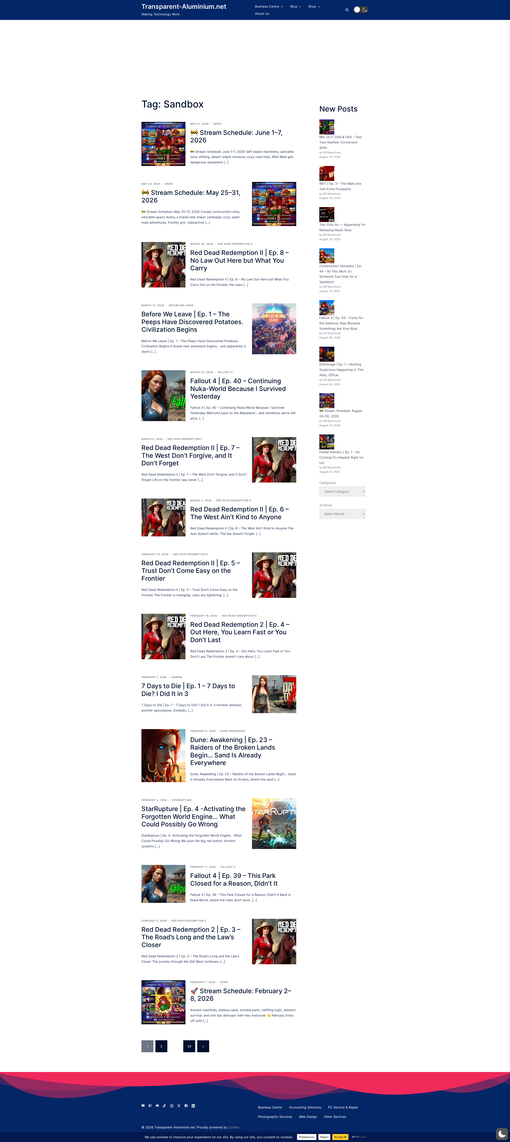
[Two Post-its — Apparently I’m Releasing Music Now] (326, 214)
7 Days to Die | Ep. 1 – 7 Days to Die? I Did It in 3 (188, 689)
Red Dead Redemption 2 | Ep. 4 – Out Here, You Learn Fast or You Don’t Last (239, 632)
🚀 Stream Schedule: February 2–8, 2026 (240, 994)
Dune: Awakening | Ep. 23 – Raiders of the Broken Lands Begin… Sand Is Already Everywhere (232, 751)
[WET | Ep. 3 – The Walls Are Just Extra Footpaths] (326, 173)
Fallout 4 (225, 372)
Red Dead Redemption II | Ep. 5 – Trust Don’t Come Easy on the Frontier (190, 570)
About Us (262, 14)
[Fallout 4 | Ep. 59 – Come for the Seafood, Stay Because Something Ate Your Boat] (326, 307)
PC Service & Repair (343, 1107)
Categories (327, 483)
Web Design (308, 1117)
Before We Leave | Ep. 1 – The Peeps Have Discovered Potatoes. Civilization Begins (192, 321)
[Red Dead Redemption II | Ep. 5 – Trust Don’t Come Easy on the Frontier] (274, 575)
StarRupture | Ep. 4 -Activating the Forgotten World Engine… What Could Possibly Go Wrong (193, 816)
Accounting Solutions (305, 1107)
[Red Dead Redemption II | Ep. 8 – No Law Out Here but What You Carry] (163, 264)
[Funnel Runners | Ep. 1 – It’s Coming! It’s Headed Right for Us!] (326, 441)
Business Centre (267, 6)
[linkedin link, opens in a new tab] (193, 1105)
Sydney (233, 1127)
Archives (325, 505)
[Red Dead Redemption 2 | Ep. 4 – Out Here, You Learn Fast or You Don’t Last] (163, 636)
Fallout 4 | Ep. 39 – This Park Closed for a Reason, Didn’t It (234, 879)
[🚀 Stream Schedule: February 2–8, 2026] (163, 1002)
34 (189, 1046)
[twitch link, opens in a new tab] (150, 1105)
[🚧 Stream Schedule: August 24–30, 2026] (326, 400)
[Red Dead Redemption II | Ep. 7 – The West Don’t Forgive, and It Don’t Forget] (274, 460)
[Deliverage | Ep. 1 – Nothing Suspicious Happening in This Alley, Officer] (326, 354)
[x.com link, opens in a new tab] (178, 1105)
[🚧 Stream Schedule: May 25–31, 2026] (274, 204)
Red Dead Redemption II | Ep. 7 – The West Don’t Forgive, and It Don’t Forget (190, 455)
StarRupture (182, 800)
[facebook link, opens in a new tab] (186, 1105)
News (218, 123)
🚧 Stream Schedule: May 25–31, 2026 (190, 196)
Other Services (335, 1117)
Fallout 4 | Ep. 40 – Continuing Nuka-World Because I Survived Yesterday (238, 388)
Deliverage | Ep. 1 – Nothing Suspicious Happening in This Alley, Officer (341, 369)
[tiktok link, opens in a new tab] (164, 1105)
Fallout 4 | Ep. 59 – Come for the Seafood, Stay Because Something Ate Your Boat (341, 323)
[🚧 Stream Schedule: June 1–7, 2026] (163, 144)
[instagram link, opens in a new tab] (171, 1105)
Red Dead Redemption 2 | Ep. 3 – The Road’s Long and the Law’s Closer (190, 937)
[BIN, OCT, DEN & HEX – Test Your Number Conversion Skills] (326, 126)
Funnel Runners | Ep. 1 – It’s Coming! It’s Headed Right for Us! (341, 457)
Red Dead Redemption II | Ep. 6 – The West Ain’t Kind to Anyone (239, 513)
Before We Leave (181, 305)
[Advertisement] (255, 50)
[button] (361, 9)
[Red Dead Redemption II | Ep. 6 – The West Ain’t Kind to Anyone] (163, 517)
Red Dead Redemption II (235, 243)
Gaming (176, 677)
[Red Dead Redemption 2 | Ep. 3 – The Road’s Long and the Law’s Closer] (274, 941)
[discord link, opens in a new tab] (157, 1105)
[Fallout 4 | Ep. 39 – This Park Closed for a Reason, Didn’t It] (163, 884)
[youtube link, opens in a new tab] (143, 1105)
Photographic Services (275, 1117)
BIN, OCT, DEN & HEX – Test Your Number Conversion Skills (340, 142)
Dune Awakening (233, 730)
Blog (293, 6)
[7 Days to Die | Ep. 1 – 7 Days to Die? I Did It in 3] (274, 694)
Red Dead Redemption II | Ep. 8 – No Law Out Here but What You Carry (239, 260)
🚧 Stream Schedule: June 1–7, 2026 (236, 136)
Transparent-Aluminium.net (183, 6)
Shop (312, 6)
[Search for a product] (347, 10)
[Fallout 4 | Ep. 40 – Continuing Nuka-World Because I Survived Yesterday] (163, 395)
